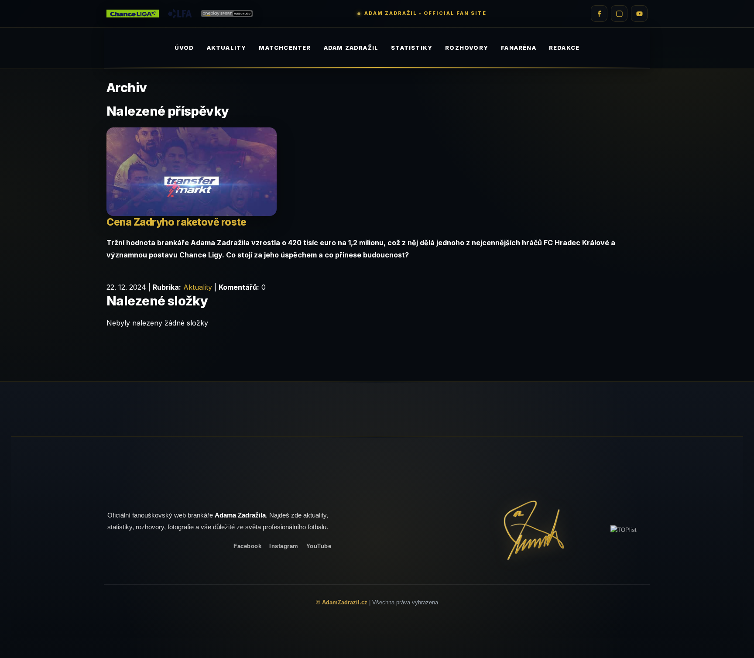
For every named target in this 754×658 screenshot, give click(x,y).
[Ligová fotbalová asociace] (180, 13)
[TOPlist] (623, 530)
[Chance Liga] (132, 13)
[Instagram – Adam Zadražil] (619, 13)
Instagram (283, 546)
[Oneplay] (227, 13)
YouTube (319, 546)
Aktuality (197, 287)
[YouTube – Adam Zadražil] (639, 13)
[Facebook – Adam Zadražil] (599, 13)
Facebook (247, 546)
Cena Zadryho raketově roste (176, 222)
